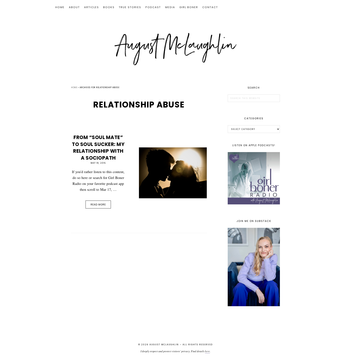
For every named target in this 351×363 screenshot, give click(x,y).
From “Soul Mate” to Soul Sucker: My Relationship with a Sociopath (98, 147)
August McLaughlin (175, 49)
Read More (98, 204)
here (207, 351)
